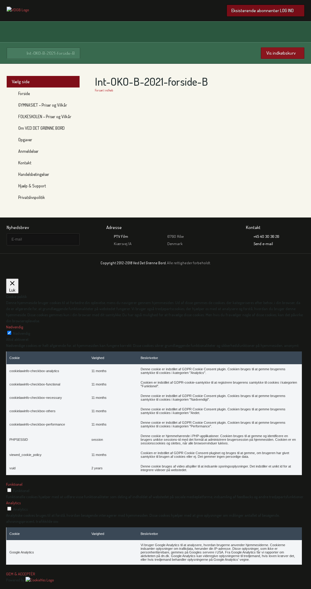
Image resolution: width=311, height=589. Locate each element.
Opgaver (25, 139)
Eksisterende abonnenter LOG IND (262, 10)
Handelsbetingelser (33, 174)
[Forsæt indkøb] (18, 10)
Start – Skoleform (15, 53)
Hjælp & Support (32, 185)
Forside (24, 93)
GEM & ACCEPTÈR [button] (20, 573)
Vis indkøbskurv (281, 53)
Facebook (300, 32)
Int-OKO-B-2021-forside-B (51, 53)
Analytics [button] (13, 502)
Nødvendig (21, 333)
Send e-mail (263, 243)
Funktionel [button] (14, 484)
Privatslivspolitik (31, 197)
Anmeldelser (28, 151)
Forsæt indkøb (104, 90)
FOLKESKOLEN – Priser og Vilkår (44, 116)
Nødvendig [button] (14, 326)
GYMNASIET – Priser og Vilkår (42, 105)
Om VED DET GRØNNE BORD (41, 128)
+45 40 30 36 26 (266, 236)
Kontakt (24, 162)
